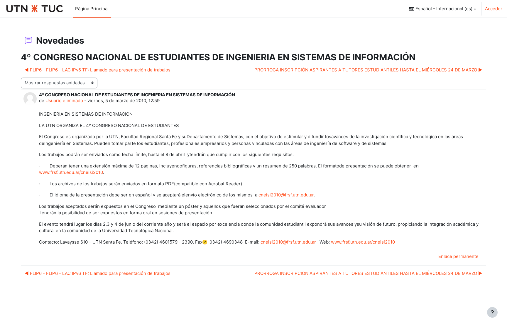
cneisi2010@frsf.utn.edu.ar (286, 195)
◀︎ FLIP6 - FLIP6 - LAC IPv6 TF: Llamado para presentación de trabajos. (98, 70)
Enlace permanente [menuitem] (458, 256)
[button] (442, 9)
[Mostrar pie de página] (492, 312)
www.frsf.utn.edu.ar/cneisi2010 (71, 172)
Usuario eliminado (64, 100)
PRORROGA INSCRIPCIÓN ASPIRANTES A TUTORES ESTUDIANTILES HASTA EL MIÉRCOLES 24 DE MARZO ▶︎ (368, 70)
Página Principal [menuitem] (92, 8)
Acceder (493, 8)
